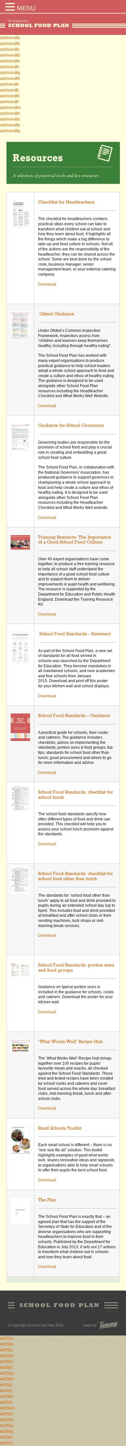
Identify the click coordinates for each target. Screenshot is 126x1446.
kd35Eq (7, 1431)
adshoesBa (10, 38)
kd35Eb (7, 1344)
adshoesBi (9, 84)
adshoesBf (9, 67)
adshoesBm (10, 107)
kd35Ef (6, 1367)
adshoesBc (10, 49)
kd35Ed (7, 1356)
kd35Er (6, 1437)
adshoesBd (10, 55)
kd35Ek (6, 1396)
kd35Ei (6, 1385)
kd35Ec (6, 1350)
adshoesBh (10, 78)
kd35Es (6, 1443)
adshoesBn (10, 113)
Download (47, 284)
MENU (26, 8)
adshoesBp (10, 125)
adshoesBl (9, 102)
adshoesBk (10, 96)
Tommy (108, 1325)
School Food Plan (38, 24)
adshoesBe (10, 61)
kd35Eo (7, 1420)
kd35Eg (7, 1373)
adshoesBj (9, 90)
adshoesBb (10, 43)
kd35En (7, 1414)
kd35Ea (7, 1338)
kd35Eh (7, 1379)
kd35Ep (7, 1425)
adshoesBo (10, 119)
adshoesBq (10, 131)
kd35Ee (7, 1361)
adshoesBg (10, 72)
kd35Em (7, 1408)
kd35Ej (6, 1390)
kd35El (6, 1402)
